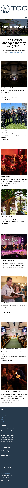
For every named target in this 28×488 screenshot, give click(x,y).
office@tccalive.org (5, 473)
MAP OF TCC (4, 419)
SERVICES (4, 421)
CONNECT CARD (5, 415)
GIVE (2, 417)
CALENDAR (4, 413)
